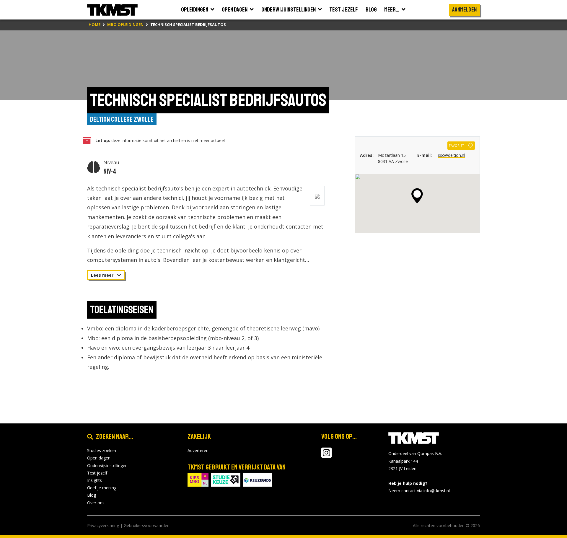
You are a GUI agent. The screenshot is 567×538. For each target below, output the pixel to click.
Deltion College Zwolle (122, 119)
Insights (94, 480)
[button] (417, 195)
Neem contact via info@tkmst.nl (419, 490)
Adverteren (198, 450)
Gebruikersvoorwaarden (147, 525)
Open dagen (98, 458)
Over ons (96, 503)
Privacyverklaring (103, 525)
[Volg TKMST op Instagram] (326, 455)
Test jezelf (97, 473)
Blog (91, 495)
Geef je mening (101, 487)
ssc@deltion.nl (451, 155)
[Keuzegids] (257, 479)
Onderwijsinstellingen (107, 465)
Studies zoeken (101, 450)
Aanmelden (464, 9)
